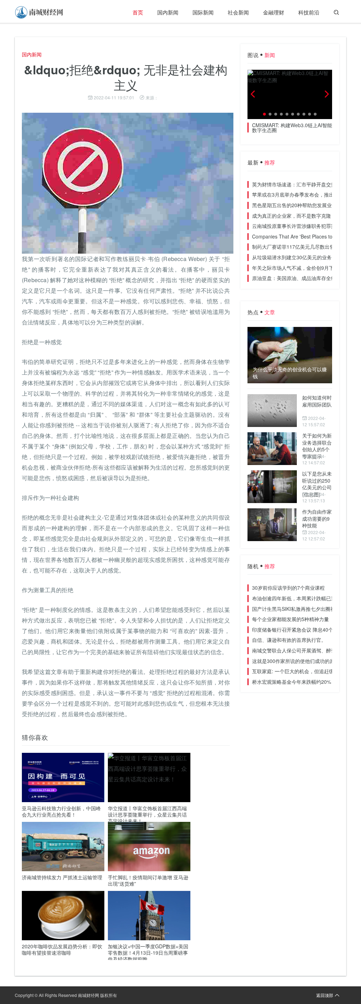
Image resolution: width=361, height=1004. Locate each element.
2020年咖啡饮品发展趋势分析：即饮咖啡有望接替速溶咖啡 (62, 949)
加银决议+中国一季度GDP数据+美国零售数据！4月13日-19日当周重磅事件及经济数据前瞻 (148, 952)
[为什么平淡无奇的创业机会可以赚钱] (289, 355)
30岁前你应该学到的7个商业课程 (288, 587)
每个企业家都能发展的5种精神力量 (290, 618)
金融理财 (273, 12)
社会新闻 (238, 12)
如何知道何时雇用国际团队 (317, 401)
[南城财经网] (39, 12)
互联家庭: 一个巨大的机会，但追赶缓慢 (295, 671)
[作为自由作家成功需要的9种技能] (272, 524)
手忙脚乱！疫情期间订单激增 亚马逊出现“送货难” (148, 880)
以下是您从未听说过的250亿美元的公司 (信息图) (317, 484)
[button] (264, 114)
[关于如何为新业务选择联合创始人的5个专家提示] (272, 448)
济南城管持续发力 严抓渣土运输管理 (62, 877)
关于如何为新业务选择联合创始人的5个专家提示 (317, 446)
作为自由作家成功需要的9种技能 (317, 518)
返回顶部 (324, 995)
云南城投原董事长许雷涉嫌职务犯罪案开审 (299, 225)
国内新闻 (167, 12)
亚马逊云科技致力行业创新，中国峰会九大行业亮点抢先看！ (61, 811)
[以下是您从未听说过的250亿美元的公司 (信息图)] (272, 486)
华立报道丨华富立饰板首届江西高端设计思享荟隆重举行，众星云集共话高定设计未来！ (147, 814)
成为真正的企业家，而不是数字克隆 (291, 215)
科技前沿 (308, 12)
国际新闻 (203, 12)
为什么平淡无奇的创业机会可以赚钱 (290, 373)
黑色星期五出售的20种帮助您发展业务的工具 (301, 205)
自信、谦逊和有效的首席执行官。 (289, 639)
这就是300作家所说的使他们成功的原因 (295, 660)
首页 (138, 12)
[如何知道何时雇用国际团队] (272, 410)
